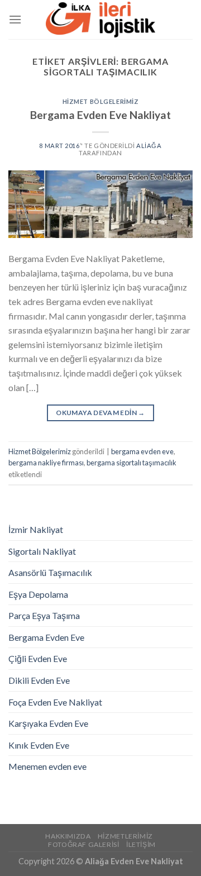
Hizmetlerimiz (125, 836)
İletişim (141, 844)
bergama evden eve (142, 451)
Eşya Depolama (38, 594)
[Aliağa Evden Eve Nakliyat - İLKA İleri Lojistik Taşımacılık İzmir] (100, 19)
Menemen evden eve (47, 766)
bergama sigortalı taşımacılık (131, 462)
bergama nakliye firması (46, 462)
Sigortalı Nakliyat (42, 551)
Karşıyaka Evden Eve (48, 723)
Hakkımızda (67, 836)
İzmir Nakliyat (35, 529)
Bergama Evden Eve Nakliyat (100, 114)
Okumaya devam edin (100, 412)
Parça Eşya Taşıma (44, 615)
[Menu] (15, 19)
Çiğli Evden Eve (37, 658)
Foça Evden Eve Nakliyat (55, 702)
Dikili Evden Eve (39, 680)
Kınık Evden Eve (38, 745)
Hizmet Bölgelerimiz (101, 101)
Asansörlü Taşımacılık (50, 572)
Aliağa (148, 145)
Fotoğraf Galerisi (83, 844)
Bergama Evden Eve (46, 637)
